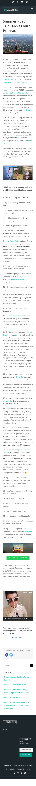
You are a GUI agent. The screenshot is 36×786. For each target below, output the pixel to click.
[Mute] (27, 619)
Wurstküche (7, 401)
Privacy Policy (11, 769)
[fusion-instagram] (20, 637)
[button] (18, 606)
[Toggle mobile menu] (32, 9)
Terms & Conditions (23, 769)
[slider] (16, 618)
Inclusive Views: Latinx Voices (15, 685)
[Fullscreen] (30, 619)
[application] (18, 606)
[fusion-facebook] (12, 637)
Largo (17, 335)
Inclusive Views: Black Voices (14, 697)
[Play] (6, 619)
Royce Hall (19, 377)
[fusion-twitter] (16, 637)
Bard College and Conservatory (17, 93)
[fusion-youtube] (23, 637)
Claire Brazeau (8, 79)
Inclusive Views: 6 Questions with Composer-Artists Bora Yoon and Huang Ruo (16, 705)
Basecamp (28, 531)
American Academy (19, 279)
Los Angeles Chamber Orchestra (15, 82)
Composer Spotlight (13, 316)
